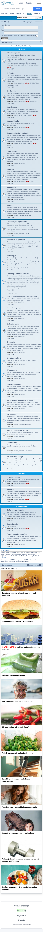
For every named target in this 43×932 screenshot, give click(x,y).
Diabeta (32, 181)
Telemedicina (12, 442)
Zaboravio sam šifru (7, 35)
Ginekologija (11, 91)
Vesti (12, 14)
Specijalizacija (12, 524)
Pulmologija (11, 256)
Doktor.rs (28, 924)
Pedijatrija (10, 205)
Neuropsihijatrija (13, 121)
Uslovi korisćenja (21, 906)
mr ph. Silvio (22, 65)
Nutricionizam (12, 107)
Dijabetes (10, 169)
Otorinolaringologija (14, 308)
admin (9, 67)
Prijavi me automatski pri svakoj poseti (25, 35)
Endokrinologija (13, 324)
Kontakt (37, 14)
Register (29, 3)
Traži (37, 8)
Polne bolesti (12, 151)
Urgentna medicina (14, 358)
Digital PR (21, 915)
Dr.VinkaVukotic (34, 83)
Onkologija (11, 342)
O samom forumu (13, 477)
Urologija (10, 73)
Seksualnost (11, 414)
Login (21, 3)
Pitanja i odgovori (13, 53)
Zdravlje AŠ (20, 14)
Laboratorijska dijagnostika (17, 221)
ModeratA (29, 65)
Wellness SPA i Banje (15, 457)
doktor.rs (22, 473)
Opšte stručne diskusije (15, 510)
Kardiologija (11, 187)
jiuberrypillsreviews (23, 561)
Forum (29, 14)
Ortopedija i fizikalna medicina (18, 274)
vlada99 (16, 65)
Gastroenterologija (14, 384)
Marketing (21, 911)
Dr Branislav (28, 268)
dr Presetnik (33, 101)
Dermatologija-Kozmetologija (17, 133)
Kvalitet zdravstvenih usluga (17, 430)
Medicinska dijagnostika (16, 240)
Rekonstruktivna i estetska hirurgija (20, 400)
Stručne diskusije (21, 506)
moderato (36, 65)
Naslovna (4, 14)
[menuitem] (6, 21)
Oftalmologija (12, 370)
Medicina (22, 49)
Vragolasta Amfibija (12, 85)
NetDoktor (10, 489)
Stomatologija (12, 294)
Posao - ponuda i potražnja (17, 534)
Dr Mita (27, 233)
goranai (9, 145)
